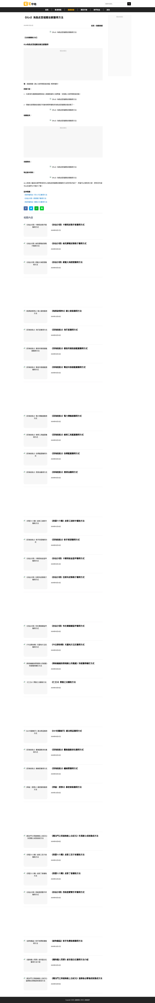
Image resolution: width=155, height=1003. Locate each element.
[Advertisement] (119, 46)
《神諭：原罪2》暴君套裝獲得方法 (66, 787)
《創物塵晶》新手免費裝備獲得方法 (67, 941)
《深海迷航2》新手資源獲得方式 (65, 540)
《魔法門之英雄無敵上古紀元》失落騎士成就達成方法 (74, 836)
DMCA (82, 1000)
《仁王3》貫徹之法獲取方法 (63, 682)
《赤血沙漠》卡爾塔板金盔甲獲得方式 (67, 558)
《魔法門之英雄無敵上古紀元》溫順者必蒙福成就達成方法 (76, 978)
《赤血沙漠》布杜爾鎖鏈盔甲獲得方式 (67, 626)
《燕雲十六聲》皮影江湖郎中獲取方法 (67, 521)
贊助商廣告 (63, 51)
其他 (108, 10)
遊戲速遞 (71, 10)
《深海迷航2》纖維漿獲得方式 (64, 768)
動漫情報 (58, 10)
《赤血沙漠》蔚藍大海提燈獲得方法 (67, 262)
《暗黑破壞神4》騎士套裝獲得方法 (66, 311)
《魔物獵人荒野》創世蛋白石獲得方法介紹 (69, 959)
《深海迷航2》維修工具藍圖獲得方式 (67, 435)
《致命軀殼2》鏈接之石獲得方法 (35, 202)
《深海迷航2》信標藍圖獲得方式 (65, 453)
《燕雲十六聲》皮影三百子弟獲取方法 (67, 855)
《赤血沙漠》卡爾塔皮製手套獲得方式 (67, 225)
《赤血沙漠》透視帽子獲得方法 (35, 198)
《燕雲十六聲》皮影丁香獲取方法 (66, 873)
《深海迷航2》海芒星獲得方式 (64, 330)
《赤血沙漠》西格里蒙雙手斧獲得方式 (67, 892)
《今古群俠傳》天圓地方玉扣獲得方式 (67, 644)
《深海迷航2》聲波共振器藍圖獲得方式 (68, 367)
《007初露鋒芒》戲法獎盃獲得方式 (66, 731)
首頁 (46, 10)
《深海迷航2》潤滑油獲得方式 (64, 472)
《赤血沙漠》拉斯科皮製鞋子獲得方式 (67, 577)
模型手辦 (84, 10)
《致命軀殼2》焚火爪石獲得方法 (35, 195)
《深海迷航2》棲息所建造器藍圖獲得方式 (69, 348)
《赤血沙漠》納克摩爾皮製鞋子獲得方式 (68, 243)
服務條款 (77, 1000)
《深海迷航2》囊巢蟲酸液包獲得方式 (67, 750)
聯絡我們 (87, 1000)
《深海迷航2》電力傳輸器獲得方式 (66, 416)
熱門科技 (97, 10)
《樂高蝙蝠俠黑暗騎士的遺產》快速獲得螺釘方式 (72, 663)
